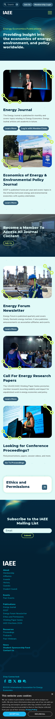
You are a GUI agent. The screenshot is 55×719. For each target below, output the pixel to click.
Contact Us (8, 650)
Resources (8, 629)
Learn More (10, 128)
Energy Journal (9, 607)
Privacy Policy (31, 710)
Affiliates (7, 576)
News (6, 644)
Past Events (8, 598)
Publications (9, 604)
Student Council (10, 589)
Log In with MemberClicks (34, 128)
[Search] (16, 4)
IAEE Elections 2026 (12, 623)
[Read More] (44, 487)
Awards (6, 579)
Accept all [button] (14, 714)
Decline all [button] (40, 714)
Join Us (27, 4)
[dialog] (27, 705)
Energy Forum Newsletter (15, 613)
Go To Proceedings (14, 462)
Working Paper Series (13, 620)
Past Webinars (9, 638)
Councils (6, 585)
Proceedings (8, 632)
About (6, 570)
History (6, 582)
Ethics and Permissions (13, 616)
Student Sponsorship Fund (16, 647)
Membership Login (42, 4)
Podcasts (7, 635)
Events (6, 595)
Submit (27, 535)
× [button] (52, 694)
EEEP (5, 610)
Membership (8, 573)
